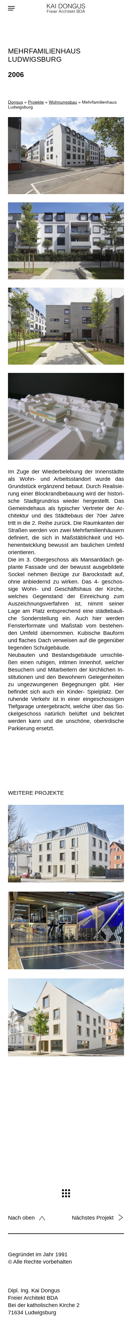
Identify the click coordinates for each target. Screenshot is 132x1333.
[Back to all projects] (66, 1193)
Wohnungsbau (63, 102)
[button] (11, 8)
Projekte (36, 102)
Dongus (15, 102)
